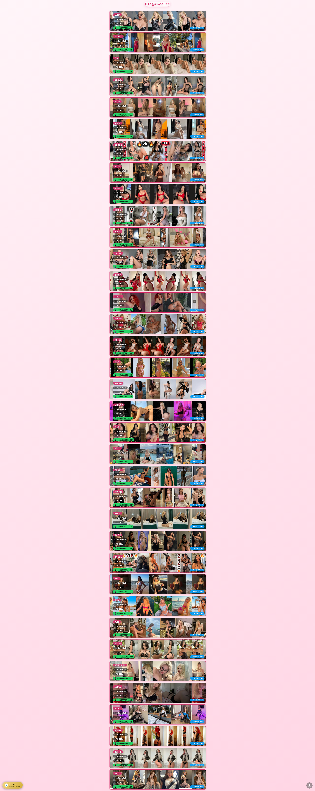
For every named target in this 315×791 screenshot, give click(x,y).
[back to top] (309, 785)
